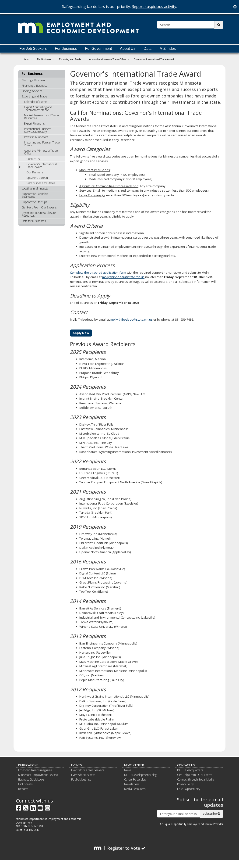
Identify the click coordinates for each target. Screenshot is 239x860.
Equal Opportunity (188, 789)
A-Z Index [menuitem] (168, 48)
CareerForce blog (135, 779)
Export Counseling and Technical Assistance (38, 108)
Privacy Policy (185, 784)
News (127, 770)
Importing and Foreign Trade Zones (42, 143)
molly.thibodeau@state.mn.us (123, 277)
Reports (23, 789)
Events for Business (83, 775)
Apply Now (81, 333)
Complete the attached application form (98, 272)
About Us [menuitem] (127, 48)
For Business (44, 59)
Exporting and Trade (70, 59)
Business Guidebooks (31, 779)
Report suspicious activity (154, 6)
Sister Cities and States (40, 183)
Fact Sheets (25, 784)
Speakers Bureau (37, 178)
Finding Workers (32, 91)
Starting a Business (33, 80)
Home (26, 59)
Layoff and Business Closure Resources (39, 214)
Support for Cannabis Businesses (35, 195)
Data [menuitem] (147, 48)
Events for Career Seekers (87, 770)
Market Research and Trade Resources (41, 116)
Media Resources (134, 789)
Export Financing (34, 123)
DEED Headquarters (190, 770)
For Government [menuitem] (98, 48)
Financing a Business (34, 86)
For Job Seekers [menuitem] (33, 48)
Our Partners (34, 172)
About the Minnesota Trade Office (107, 59)
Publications (28, 765)
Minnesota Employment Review (38, 775)
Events (76, 765)
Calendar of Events (35, 102)
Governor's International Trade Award (41, 165)
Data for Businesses (34, 221)
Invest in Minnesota (36, 137)
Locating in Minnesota (35, 188)
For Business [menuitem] (66, 48)
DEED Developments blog (140, 775)
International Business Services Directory (37, 130)
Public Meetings (81, 779)
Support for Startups (34, 202)
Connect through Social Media (195, 779)
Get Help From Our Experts (39, 207)
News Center (134, 765)
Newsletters (131, 784)
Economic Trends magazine (35, 770)
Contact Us (33, 159)
